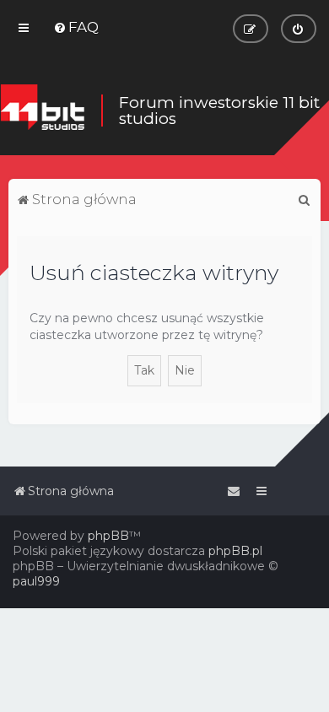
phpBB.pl (235, 550)
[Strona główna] (42, 110)
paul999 (36, 581)
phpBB (108, 535)
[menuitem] (76, 27)
